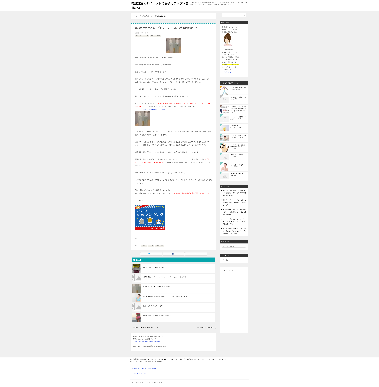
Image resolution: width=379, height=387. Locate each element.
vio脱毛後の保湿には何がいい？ (205, 327)
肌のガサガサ (159, 245)
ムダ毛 (151, 245)
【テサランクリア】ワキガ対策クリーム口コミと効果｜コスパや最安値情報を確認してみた (238, 109)
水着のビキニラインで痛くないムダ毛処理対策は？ (157, 315)
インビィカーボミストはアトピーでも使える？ (238, 165)
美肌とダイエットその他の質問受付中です (148, 341)
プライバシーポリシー (139, 373)
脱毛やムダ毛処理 (155, 35)
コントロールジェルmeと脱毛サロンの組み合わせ (156, 286)
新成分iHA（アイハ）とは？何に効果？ (237, 126)
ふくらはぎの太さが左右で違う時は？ (238, 88)
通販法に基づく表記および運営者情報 (144, 368)
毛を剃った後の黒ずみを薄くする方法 (153, 306)
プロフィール (227, 72)
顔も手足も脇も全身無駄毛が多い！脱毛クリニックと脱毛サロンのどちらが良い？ (165, 296)
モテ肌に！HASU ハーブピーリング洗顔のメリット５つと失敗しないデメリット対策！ (234, 202)
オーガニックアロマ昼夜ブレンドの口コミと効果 (238, 118)
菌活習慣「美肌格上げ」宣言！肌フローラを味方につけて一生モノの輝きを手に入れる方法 (234, 193)
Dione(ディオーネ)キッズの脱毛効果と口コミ (145, 327)
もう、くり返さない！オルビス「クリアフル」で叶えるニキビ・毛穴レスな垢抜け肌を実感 (234, 221)
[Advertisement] (234, 301)
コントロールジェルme (142, 35)
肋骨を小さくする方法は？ (237, 155)
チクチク (144, 245)
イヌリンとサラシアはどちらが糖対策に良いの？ (238, 137)
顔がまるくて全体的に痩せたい (238, 174)
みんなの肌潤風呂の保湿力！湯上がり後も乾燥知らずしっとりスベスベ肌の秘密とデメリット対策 (234, 231)
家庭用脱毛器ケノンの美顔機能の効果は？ (155, 267)
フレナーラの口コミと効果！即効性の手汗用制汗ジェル (238, 146)
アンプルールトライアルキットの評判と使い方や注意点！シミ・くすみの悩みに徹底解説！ (234, 212)
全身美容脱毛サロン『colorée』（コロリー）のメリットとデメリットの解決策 (164, 277)
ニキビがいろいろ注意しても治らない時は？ (238, 98)
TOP (149, 359)
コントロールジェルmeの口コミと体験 (151, 110)
